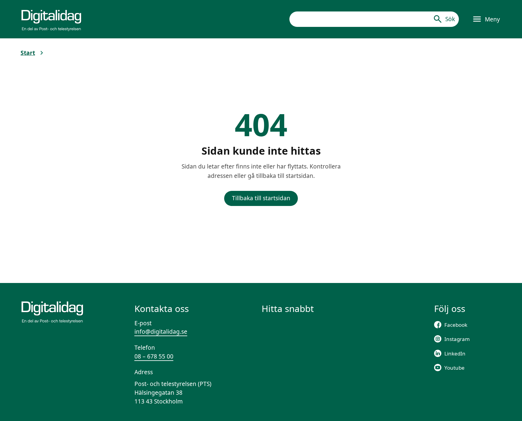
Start (28, 53)
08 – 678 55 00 (153, 356)
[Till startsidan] (51, 19)
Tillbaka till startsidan (261, 198)
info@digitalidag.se (160, 332)
